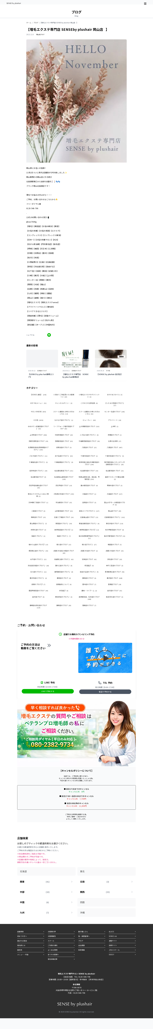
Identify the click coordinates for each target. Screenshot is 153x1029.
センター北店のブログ (115, 411)
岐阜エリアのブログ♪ (89, 511)
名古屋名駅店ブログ (63, 471)
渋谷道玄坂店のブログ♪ (38, 565)
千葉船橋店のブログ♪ (63, 462)
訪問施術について (64, 584)
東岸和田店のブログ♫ (63, 530)
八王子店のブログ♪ (38, 456)
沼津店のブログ (89, 559)
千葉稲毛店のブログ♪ (38, 462)
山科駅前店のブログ (64, 511)
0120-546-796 (84, 976)
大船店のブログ (89, 494)
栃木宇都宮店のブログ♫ (114, 536)
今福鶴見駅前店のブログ (89, 441)
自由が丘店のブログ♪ (89, 572)
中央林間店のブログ (64, 435)
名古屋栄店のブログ (89, 471)
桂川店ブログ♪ (89, 544)
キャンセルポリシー (63, 403)
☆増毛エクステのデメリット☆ (89, 395)
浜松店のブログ (114, 559)
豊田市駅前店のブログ (38, 590)
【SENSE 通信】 (38, 394)
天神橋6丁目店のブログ (38, 502)
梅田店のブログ (115, 544)
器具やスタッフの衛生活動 (114, 478)
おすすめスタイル (114, 394)
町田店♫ (89, 565)
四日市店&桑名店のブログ (38, 486)
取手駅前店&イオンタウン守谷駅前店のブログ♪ (114, 463)
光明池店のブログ (64, 447)
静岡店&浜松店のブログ (38, 606)
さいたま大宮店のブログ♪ (114, 404)
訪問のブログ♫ (38, 584)
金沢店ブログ (38, 597)
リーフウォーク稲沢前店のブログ (63, 427)
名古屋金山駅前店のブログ (63, 478)
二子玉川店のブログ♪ (89, 435)
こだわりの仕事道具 (89, 403)
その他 (38, 420)
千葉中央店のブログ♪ (114, 456)
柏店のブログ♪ (38, 536)
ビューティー (89, 420)
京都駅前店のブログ (64, 441)
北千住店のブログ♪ (64, 456)
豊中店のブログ (89, 584)
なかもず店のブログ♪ (63, 420)
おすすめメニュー (38, 403)
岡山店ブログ (114, 511)
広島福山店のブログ (89, 517)
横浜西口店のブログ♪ (38, 551)
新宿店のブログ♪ (64, 523)
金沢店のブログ (114, 590)
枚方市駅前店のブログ (114, 530)
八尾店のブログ (89, 447)
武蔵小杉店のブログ (89, 551)
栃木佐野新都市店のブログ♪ (89, 537)
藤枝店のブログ (64, 578)
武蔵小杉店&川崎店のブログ (64, 552)
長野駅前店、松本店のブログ (89, 598)
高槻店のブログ (89, 605)
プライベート (114, 420)
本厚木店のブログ (38, 530)
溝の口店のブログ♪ (63, 565)
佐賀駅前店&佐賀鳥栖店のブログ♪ (38, 448)
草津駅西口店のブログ (114, 572)
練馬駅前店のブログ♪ (63, 572)
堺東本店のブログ (114, 485)
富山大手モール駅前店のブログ (114, 503)
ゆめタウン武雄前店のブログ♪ (38, 427)
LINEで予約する (47, 691)
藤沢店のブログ (114, 578)
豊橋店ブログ (114, 584)
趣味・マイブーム (89, 590)
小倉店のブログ (38, 511)
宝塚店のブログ (89, 502)
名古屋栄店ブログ (38, 477)
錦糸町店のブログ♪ (63, 597)
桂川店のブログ (63, 544)
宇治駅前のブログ (64, 502)
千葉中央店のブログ (89, 456)
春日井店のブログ (114, 523)
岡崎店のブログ (38, 517)
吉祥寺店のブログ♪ (38, 471)
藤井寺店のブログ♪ (38, 578)
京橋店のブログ (115, 435)
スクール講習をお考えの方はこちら (63, 412)
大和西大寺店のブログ (64, 494)
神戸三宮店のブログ (114, 565)
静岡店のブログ (63, 605)
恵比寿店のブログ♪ (38, 523)
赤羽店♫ (63, 590)
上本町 (114, 426)
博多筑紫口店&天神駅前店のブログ (89, 463)
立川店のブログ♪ (38, 572)
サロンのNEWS (38, 411)
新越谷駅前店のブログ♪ (89, 523)
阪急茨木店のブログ (114, 597)
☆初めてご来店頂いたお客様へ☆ (63, 395)
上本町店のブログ (38, 435)
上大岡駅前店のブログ (89, 426)
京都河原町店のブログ (38, 441)
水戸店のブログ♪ (38, 559)
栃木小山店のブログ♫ (38, 544)
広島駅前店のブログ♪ (115, 517)
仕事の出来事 (114, 441)
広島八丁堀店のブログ (64, 517)
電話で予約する (105, 691)
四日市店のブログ (64, 485)
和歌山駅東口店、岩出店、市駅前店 (89, 478)
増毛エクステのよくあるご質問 (38, 495)
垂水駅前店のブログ (89, 485)
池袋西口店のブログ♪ (64, 559)
